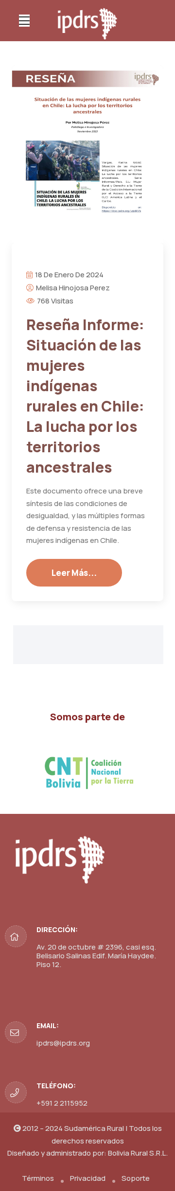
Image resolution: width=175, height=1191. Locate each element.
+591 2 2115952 (62, 1103)
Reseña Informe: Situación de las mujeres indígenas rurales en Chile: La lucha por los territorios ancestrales (85, 396)
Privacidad (87, 1178)
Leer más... (74, 572)
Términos (38, 1178)
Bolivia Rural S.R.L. (138, 1153)
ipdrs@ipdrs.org (63, 1043)
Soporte (136, 1178)
